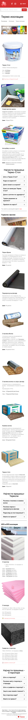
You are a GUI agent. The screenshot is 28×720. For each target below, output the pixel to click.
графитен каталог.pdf (9, 662)
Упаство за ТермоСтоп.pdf (11, 79)
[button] (21, 716)
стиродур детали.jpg (9, 618)
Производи (4, 21)
